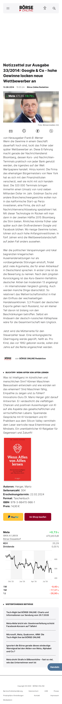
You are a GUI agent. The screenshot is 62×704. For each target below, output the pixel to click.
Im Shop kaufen (37, 517)
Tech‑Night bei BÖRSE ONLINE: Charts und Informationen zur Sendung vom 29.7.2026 (27, 613)
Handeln (54, 667)
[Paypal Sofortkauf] (13, 517)
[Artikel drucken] (24, 131)
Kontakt (37, 695)
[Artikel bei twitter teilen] (51, 131)
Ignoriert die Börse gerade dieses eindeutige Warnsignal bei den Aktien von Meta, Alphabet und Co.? (29, 648)
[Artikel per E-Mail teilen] (10, 130)
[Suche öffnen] (54, 8)
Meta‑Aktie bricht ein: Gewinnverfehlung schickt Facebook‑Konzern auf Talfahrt (30, 624)
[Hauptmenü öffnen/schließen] (8, 8)
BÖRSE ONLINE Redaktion (32, 358)
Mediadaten (7, 700)
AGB (46, 691)
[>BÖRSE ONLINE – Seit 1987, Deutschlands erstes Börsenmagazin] (26, 8)
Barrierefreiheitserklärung (13, 691)
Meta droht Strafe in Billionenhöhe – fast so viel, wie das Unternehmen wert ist (29, 661)
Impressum (54, 695)
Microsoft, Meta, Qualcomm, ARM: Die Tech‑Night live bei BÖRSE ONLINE (25, 636)
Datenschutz (33, 691)
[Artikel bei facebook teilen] (37, 131)
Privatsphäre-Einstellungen (13, 695)
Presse (56, 691)
